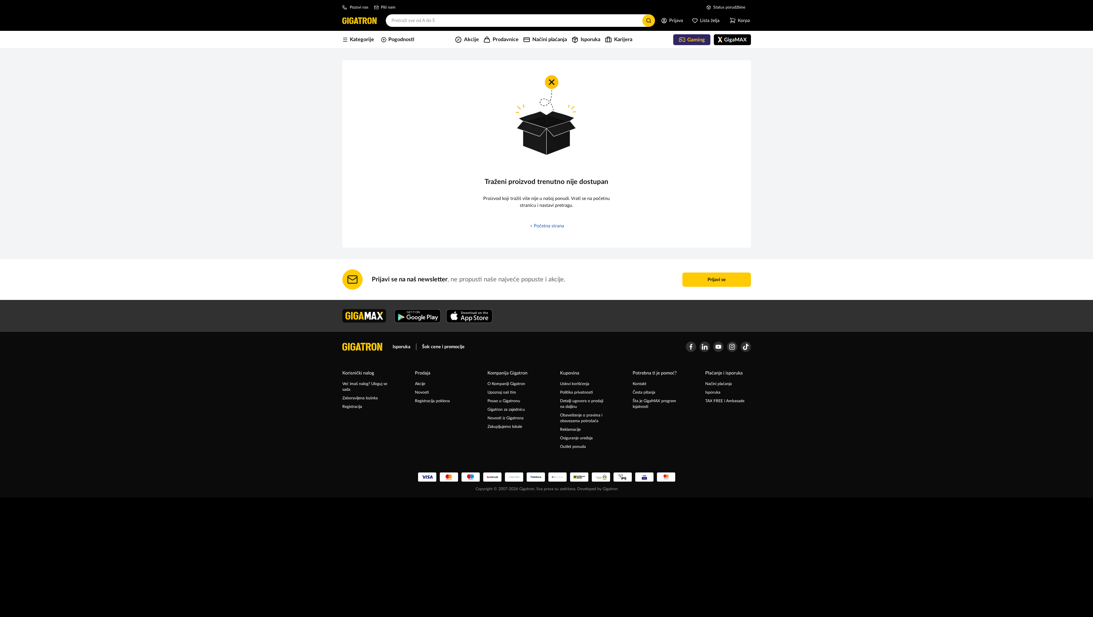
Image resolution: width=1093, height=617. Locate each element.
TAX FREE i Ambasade (724, 401)
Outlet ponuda (573, 447)
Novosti (422, 392)
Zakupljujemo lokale (504, 427)
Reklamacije (570, 430)
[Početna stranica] (359, 20)
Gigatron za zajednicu (506, 410)
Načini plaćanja (718, 384)
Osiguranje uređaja (576, 438)
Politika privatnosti (576, 392)
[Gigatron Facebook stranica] (691, 347)
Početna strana (549, 226)
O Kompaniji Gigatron (506, 384)
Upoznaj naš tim (501, 392)
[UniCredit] (492, 477)
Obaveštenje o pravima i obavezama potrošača (581, 418)
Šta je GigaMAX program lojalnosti (654, 404)
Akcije (420, 384)
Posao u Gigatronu (503, 401)
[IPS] (623, 477)
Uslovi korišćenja (574, 384)
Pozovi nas (359, 7)
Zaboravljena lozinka (360, 398)
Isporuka (401, 346)
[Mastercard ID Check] (666, 477)
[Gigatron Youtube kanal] (718, 347)
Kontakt (639, 384)
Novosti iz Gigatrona (505, 418)
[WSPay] (601, 477)
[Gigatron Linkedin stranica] (705, 347)
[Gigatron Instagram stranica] (732, 347)
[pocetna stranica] (362, 347)
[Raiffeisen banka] (579, 477)
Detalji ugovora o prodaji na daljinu (581, 404)
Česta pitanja (644, 392)
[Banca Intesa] (514, 477)
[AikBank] (536, 477)
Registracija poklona (432, 401)
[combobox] (520, 20)
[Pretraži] (648, 20)
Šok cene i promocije (443, 346)
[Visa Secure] (644, 477)
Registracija (352, 407)
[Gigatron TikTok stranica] (746, 347)
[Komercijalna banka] (557, 477)
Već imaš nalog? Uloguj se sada (364, 387)
